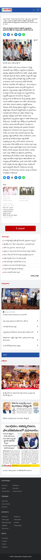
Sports (4, 488)
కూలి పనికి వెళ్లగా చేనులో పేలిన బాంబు (14, 262)
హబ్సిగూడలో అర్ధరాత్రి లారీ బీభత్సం (13, 269)
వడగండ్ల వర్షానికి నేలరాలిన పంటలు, (25, 198)
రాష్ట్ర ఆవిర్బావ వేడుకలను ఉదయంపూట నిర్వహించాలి (18, 332)
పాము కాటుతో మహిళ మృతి (11, 272)
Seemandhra (6, 491)
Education (16, 488)
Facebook (5, 538)
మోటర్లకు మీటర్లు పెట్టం (10, 327)
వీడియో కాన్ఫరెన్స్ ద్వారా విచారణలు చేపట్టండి (16, 418)
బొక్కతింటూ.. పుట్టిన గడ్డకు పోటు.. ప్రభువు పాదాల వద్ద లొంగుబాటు (18, 339)
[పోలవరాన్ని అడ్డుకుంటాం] (10, 191)
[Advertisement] (21, 3)
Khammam (5, 528)
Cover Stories (6, 504)
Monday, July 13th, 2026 (10, 312)
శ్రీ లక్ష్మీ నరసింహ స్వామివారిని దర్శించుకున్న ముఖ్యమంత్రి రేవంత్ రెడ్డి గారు (19, 394)
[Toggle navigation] (37, 10)
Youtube (4, 541)
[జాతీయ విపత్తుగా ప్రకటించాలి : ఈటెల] (11, 210)
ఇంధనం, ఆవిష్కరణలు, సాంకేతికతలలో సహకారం (17, 470)
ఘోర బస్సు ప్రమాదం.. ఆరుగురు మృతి (14, 248)
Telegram (5, 547)
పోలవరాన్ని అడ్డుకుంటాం (7, 198)
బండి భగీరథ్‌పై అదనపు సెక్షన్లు (11, 346)
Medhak (16, 522)
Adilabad (4, 525)
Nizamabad (17, 519)
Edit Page (5, 501)
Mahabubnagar (6, 522)
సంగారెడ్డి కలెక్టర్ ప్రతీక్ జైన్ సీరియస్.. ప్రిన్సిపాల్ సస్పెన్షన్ (19, 241)
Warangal (5, 516)
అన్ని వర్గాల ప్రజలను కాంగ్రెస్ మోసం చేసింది (15, 321)
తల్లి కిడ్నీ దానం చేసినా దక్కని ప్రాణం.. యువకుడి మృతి (18, 244)
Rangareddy (17, 525)
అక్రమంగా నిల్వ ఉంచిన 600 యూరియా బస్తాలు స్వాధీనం (19, 251)
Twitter (4, 544)
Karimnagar (5, 519)
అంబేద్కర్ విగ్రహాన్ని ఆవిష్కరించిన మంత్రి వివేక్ (15, 315)
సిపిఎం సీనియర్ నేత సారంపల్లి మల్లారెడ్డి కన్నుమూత (18, 255)
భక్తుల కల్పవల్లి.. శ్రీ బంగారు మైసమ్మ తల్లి (14, 258)
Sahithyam (16, 485)
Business (4, 485)
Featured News (17, 491)
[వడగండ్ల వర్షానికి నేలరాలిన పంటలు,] (27, 191)
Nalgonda (17, 516)
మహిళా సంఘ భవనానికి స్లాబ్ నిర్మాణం (14, 265)
